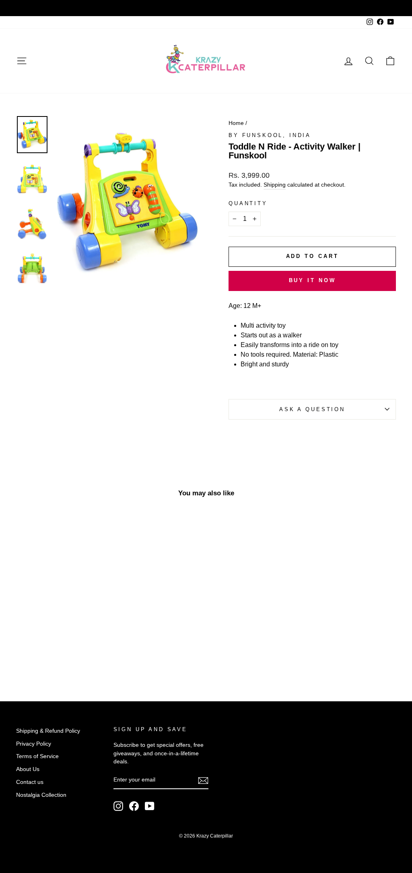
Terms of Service (37, 756)
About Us (27, 769)
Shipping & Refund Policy (48, 731)
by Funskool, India (270, 135)
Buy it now (312, 280)
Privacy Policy (33, 744)
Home (236, 123)
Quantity (248, 203)
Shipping (275, 185)
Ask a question (312, 409)
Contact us (29, 782)
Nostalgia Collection (41, 795)
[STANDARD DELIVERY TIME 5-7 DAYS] (206, 8)
